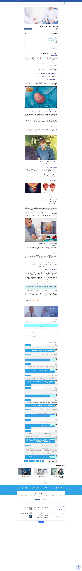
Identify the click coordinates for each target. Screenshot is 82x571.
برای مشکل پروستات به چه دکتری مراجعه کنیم (50, 36)
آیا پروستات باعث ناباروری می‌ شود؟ (26, 476)
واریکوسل (62, 469)
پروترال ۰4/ (37, 248)
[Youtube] (21, 0)
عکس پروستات (54, 43)
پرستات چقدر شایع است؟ (53, 37)
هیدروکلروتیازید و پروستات (52, 48)
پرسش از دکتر (27, 131)
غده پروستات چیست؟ (53, 41)
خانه (64, 5)
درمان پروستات (54, 47)
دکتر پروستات (54, 39)
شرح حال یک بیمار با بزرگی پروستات (51, 38)
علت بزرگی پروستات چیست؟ (52, 42)
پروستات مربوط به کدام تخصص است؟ (51, 40)
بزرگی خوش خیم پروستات (48, 84)
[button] (25, 3)
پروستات (63, 5)
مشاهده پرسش (28, 354)
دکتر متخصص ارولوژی (28, 129)
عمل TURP (45, 257)
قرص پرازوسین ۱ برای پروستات (43, 476)
